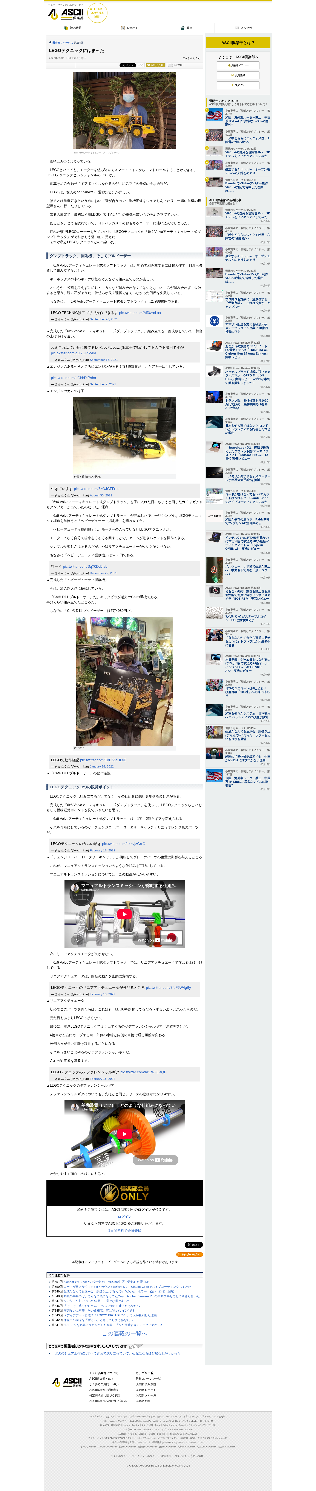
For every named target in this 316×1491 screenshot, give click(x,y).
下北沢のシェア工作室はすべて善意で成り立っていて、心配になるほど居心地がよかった (116, 1353)
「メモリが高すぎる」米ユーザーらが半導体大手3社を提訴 (247, 478)
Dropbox (143, 1434)
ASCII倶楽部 (65, 12)
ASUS (179, 1434)
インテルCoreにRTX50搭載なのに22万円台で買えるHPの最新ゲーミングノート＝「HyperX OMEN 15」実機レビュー (247, 543)
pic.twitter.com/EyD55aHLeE (103, 760)
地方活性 (184, 1438)
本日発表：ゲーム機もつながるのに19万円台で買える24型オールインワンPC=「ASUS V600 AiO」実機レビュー (247, 665)
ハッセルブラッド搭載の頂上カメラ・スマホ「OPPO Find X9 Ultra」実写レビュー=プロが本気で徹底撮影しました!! (247, 377)
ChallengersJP (219, 1438)
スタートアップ (194, 1416)
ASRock (122, 1434)
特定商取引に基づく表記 (104, 1395)
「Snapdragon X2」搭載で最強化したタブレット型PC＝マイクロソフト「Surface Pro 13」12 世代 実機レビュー (247, 453)
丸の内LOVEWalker (206, 1446)
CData (152, 1434)
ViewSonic (148, 1429)
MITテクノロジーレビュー (190, 1442)
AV (167, 1416)
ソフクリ (211, 1425)
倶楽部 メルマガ (146, 1395)
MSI (125, 1429)
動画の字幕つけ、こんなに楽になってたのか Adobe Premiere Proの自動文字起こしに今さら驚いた (132, 1296)
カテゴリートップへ (189, 1254)
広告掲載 (198, 1456)
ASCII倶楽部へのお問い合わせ (108, 1401)
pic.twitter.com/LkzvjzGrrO (123, 844)
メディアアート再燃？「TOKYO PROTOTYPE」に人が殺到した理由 (110, 1315)
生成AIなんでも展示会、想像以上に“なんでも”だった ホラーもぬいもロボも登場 (119, 1291)
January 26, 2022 (102, 766)
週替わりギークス (62, 42)
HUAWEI (104, 1425)
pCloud (188, 1429)
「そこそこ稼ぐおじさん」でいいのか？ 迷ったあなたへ (102, 1305)
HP (201, 1421)
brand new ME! (175, 1429)
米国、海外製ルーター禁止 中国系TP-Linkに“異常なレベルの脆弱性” (247, 121)
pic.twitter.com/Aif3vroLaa (140, 313)
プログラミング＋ (169, 1438)
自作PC (160, 1416)
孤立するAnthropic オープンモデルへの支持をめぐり (247, 171)
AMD (155, 1421)
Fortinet (171, 1434)
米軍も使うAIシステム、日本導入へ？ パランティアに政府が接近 (247, 715)
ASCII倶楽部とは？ (238, 43)
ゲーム (207, 1416)
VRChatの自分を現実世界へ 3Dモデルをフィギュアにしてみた (247, 154)
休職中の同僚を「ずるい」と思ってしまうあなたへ (98, 1320)
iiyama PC (146, 1421)
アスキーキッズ (95, 1438)
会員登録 (240, 75)
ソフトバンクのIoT (195, 1425)
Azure (158, 1425)
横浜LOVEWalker (127, 1446)
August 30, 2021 (101, 495)
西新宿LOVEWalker (147, 1446)
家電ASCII (120, 1438)
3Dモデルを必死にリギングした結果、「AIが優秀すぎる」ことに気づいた (114, 1325)
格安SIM (109, 1438)
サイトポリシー (119, 1456)
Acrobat (136, 1425)
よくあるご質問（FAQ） (104, 1384)
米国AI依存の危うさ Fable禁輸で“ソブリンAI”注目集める (247, 521)
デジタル (128, 1416)
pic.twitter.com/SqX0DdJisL (85, 566)
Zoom (181, 1425)
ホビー (151, 1416)
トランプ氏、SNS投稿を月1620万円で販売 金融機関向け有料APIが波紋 (246, 404)
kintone (126, 1425)
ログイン (125, 1216)
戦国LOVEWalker (226, 1446)
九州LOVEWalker (186, 1446)
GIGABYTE (135, 1429)
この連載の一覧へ (124, 1333)
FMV (105, 1421)
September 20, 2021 (104, 319)
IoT (102, 1416)
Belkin (166, 1425)
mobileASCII (169, 1442)
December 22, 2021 (103, 573)
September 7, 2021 (103, 384)
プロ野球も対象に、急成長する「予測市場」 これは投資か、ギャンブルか (247, 302)
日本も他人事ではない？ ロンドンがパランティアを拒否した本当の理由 (247, 429)
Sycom (163, 1421)
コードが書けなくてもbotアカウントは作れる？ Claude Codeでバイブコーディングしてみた (127, 1286)
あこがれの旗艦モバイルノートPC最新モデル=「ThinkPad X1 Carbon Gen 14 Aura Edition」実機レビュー (247, 351)
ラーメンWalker (88, 1446)
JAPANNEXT (190, 1434)
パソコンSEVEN (190, 1421)
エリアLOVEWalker (107, 1446)
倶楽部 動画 (143, 1401)
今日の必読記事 (119, 1442)
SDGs (193, 1438)
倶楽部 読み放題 (146, 1384)
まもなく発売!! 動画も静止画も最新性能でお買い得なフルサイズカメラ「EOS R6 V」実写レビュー (247, 595)
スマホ (182, 1416)
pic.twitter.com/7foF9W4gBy (168, 987)
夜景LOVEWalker (167, 1446)
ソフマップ (160, 1429)
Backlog (161, 1434)
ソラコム (132, 1434)
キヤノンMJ (147, 1425)
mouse (112, 1421)
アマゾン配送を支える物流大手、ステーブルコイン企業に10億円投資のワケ (247, 328)
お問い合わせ (182, 1456)
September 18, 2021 (104, 359)
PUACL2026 (204, 1438)
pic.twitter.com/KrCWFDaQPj (143, 1072)
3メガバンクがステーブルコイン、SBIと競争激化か (245, 618)
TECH (119, 1416)
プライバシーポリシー (145, 1456)
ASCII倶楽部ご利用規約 (104, 1389)
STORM (209, 1421)
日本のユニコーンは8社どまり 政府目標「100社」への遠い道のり (247, 692)
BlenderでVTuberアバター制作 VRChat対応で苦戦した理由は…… (109, 1281)
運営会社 (166, 1456)
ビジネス (110, 1416)
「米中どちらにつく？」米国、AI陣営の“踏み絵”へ (247, 140)
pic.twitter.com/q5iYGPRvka (73, 353)
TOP (92, 1416)
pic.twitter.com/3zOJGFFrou (96, 489)
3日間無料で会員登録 (124, 1230)
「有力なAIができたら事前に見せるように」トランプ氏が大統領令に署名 (247, 641)
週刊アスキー (135, 1442)
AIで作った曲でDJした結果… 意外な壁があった (97, 1301)
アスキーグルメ (135, 1438)
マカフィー (123, 1421)
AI (98, 1416)
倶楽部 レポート (146, 1389)
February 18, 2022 (102, 850)
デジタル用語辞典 (152, 1442)
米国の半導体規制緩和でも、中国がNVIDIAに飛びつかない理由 (247, 758)
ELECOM (135, 1421)
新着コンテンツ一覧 (148, 1378)
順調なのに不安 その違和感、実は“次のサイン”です (99, 1310)
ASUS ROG (174, 1421)
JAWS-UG (116, 1425)
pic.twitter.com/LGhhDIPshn (73, 378)
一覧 (140, 65)
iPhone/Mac (140, 1416)
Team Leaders (151, 1438)
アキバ (174, 1416)
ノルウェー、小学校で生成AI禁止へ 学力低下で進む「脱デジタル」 (247, 570)
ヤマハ (173, 1425)
